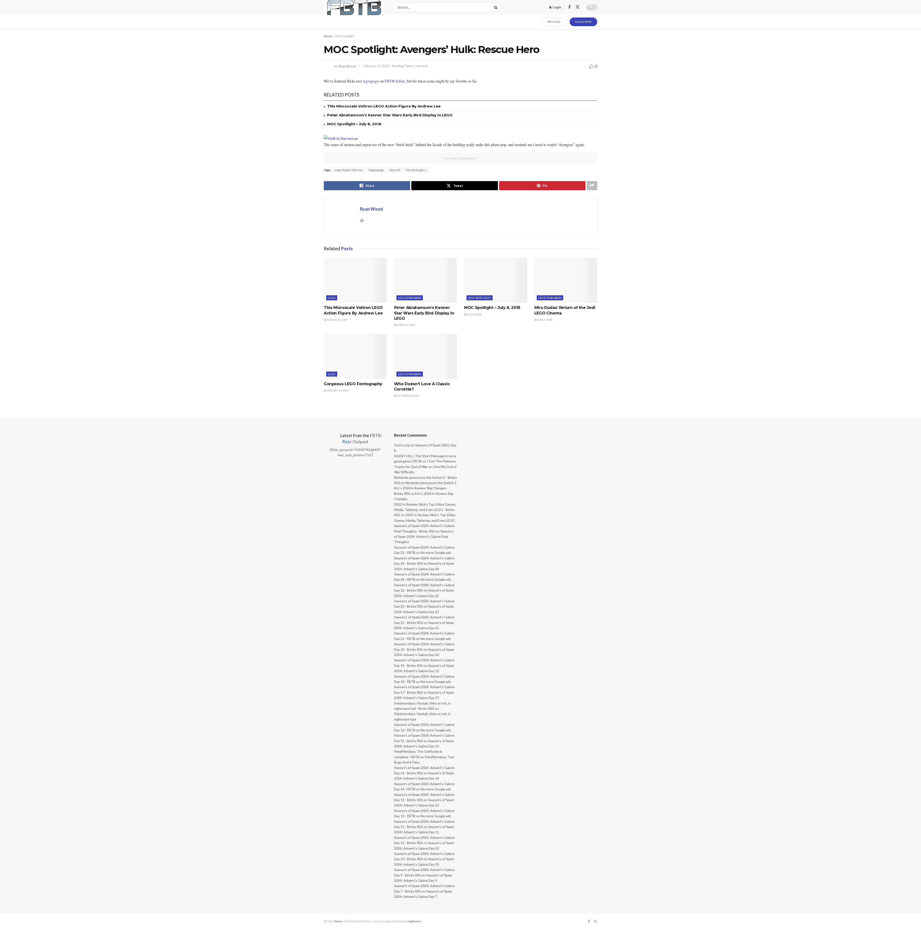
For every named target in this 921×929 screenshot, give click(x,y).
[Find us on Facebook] (569, 7)
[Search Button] (497, 7)
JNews (338, 921)
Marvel (395, 170)
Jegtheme (414, 921)
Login (556, 7)
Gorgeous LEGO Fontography (353, 384)
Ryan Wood (347, 66)
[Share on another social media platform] (592, 185)
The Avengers (416, 170)
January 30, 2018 (337, 390)
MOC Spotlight (344, 36)
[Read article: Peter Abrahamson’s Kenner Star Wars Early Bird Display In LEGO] (425, 280)
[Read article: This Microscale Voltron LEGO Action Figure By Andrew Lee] (355, 280)
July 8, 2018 (473, 314)
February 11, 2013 (377, 66)
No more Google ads (436, 552)
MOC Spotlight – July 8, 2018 (354, 124)
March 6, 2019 (405, 324)
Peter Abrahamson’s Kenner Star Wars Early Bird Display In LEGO (390, 115)
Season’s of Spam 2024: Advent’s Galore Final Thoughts (424, 536)
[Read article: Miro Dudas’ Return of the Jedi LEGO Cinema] (565, 280)
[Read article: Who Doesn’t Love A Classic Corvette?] (425, 356)
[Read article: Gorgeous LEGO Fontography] (355, 356)
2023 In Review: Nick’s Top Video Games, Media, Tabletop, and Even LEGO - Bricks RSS (425, 509)
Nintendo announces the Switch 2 (430, 483)
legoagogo (371, 80)
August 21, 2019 (336, 319)
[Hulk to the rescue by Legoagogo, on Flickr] (341, 138)
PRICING (554, 22)
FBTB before (395, 80)
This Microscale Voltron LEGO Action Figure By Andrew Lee (384, 106)
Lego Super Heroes (349, 170)
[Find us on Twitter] (577, 7)
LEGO (332, 297)
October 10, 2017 (407, 395)
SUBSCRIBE (583, 22)
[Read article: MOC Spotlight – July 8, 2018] (495, 280)
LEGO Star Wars (409, 297)
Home (328, 36)
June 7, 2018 (544, 319)
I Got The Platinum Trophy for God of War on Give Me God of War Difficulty (425, 466)
